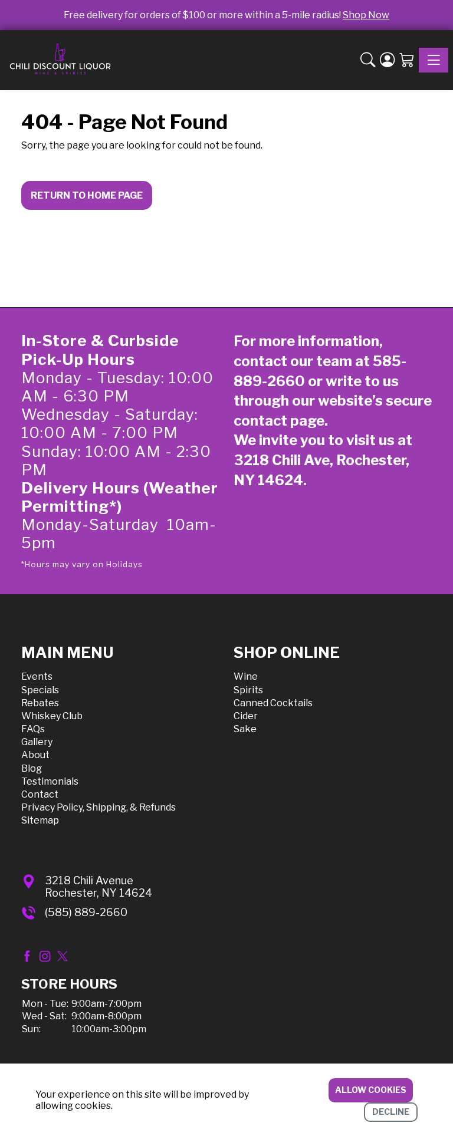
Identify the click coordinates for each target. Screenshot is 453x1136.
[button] (367, 60)
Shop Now (366, 15)
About (35, 754)
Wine (246, 676)
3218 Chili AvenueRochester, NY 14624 (98, 887)
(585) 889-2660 (86, 912)
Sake (245, 729)
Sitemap (40, 820)
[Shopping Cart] (406, 60)
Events (36, 676)
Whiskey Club (52, 716)
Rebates (40, 703)
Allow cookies (370, 1090)
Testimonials (49, 781)
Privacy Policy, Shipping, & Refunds (98, 807)
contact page (279, 420)
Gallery (36, 742)
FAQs (33, 729)
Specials (40, 690)
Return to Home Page (87, 195)
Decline (390, 1112)
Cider (246, 716)
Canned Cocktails (273, 703)
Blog (31, 768)
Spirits (248, 690)
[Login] (387, 60)
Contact (39, 794)
